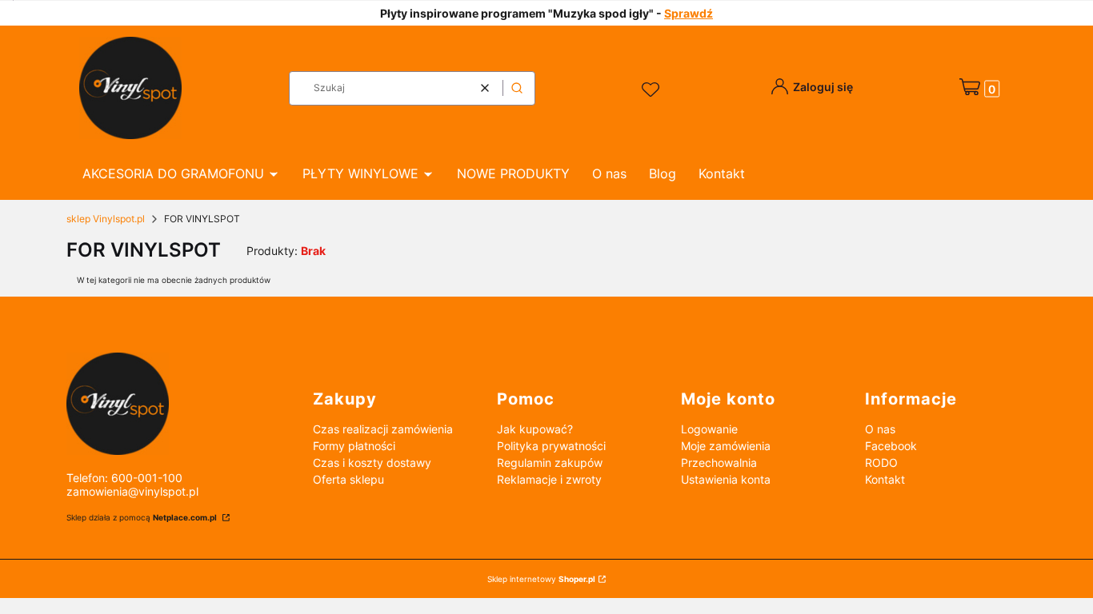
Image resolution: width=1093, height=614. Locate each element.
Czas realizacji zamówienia (383, 429)
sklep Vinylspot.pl (105, 219)
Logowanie (709, 429)
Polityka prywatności (551, 446)
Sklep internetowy (541, 579)
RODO (881, 462)
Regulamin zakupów (550, 462)
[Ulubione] (653, 90)
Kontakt (885, 479)
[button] (516, 88)
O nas (880, 429)
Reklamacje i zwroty (549, 479)
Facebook (891, 446)
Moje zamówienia (726, 446)
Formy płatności (354, 446)
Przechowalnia (719, 462)
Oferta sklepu (348, 479)
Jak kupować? (535, 429)
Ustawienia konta (726, 479)
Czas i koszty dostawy (372, 462)
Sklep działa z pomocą (141, 517)
